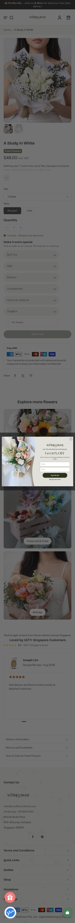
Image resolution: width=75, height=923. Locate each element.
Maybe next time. (55, 479)
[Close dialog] (70, 438)
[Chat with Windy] (67, 912)
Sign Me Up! (55, 475)
